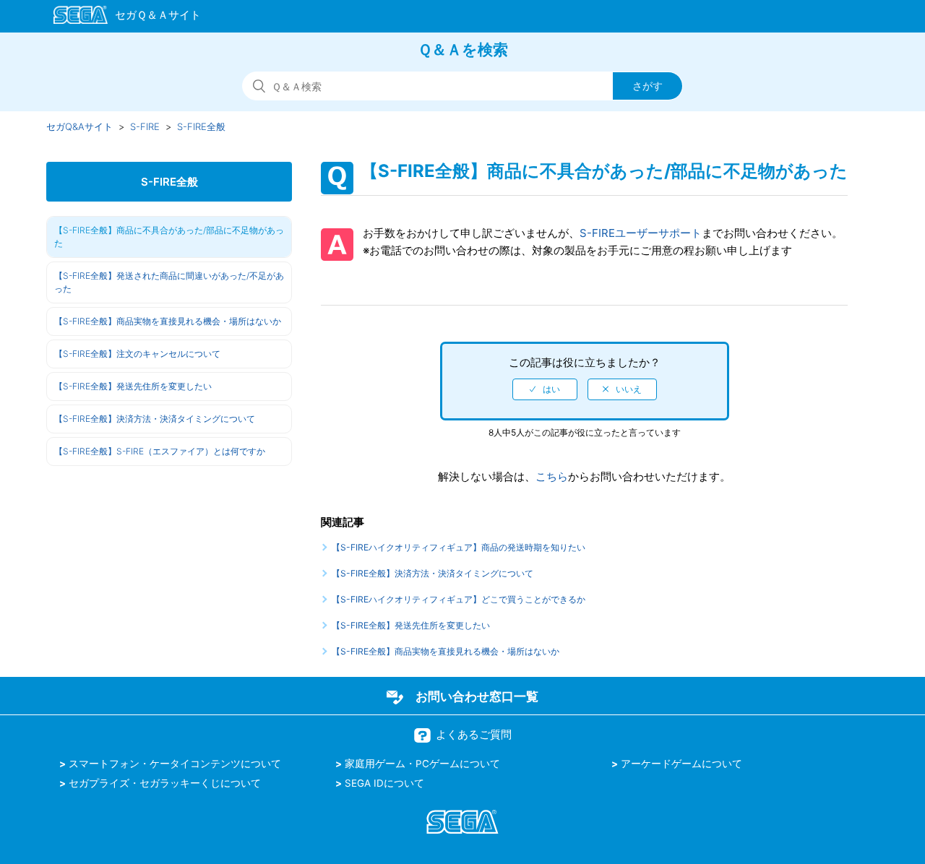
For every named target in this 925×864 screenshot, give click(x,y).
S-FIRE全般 (201, 126)
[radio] (544, 389)
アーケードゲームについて (681, 763)
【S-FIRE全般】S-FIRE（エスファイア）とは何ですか (159, 451)
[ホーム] (120, 17)
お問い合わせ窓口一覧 (477, 696)
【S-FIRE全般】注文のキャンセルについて (137, 353)
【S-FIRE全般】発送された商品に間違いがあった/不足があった (169, 282)
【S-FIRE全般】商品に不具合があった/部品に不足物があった (169, 237)
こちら (551, 476)
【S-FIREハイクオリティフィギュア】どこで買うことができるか (458, 599)
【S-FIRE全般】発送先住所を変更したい (133, 386)
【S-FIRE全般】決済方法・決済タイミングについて (154, 418)
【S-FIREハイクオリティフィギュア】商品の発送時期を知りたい (458, 547)
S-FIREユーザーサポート (641, 233)
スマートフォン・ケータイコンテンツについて (175, 763)
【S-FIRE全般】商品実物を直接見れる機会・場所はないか (167, 321)
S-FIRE (145, 126)
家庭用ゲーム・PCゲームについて (422, 763)
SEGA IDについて (384, 783)
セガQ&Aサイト (79, 126)
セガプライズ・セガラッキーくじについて (165, 783)
